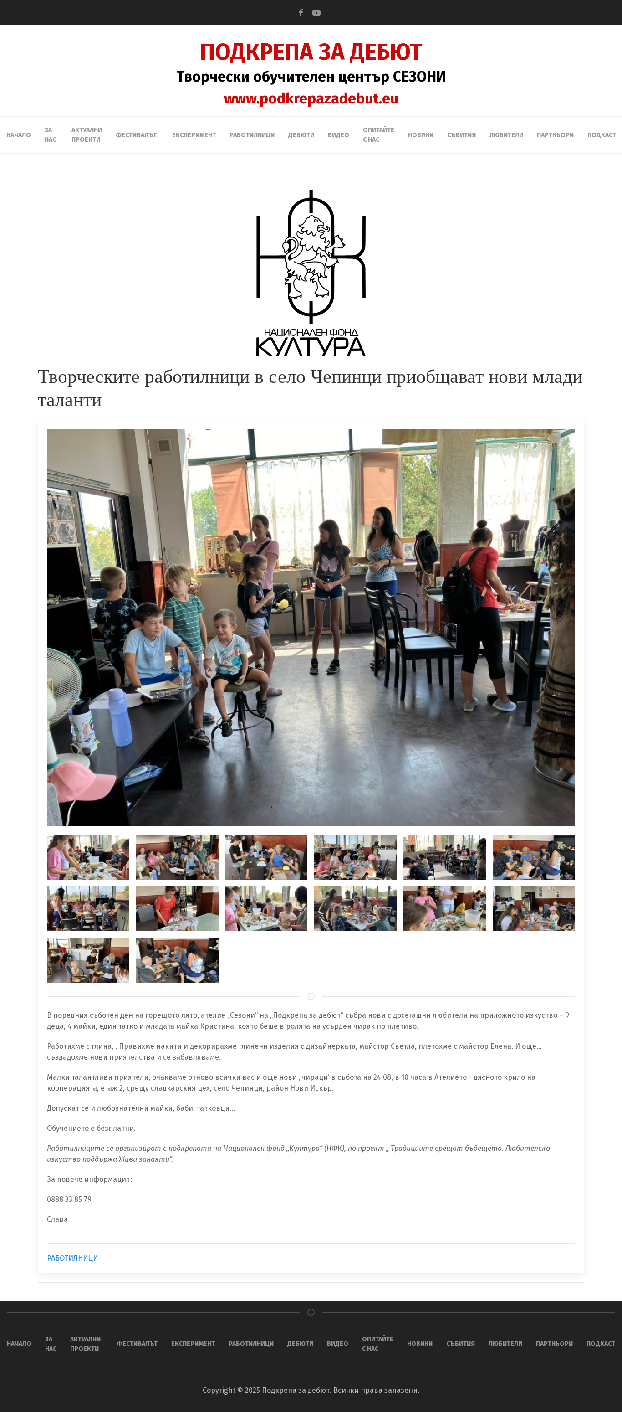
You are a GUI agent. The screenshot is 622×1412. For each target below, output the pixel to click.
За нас (50, 1344)
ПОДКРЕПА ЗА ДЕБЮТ (311, 52)
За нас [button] (50, 135)
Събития (461, 135)
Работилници (252, 135)
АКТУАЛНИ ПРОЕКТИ (86, 135)
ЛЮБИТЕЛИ (506, 135)
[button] (84, 857)
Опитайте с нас (378, 135)
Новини (420, 135)
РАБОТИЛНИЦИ (72, 1258)
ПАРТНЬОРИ (555, 135)
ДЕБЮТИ (301, 135)
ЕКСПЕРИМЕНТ (194, 135)
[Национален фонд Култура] (311, 273)
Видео (338, 135)
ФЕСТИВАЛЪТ (137, 1344)
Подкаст (601, 135)
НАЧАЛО (18, 135)
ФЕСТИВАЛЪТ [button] (136, 135)
